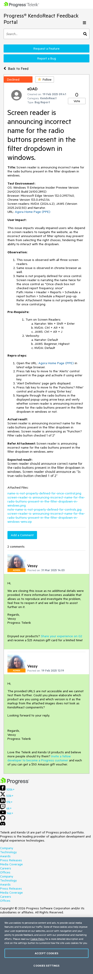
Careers (5, 868)
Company (6, 848)
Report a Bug (46, 58)
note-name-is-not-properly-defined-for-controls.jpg (44, 509)
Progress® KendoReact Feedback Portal (41, 18)
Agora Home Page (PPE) (32, 212)
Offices (5, 872)
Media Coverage (11, 864)
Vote (77, 101)
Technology (8, 852)
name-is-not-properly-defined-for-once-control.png (44, 493)
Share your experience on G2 (61, 636)
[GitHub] (2, 820)
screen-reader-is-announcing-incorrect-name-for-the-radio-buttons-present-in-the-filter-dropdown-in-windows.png (46, 501)
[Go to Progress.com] (14, 783)
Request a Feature (46, 48)
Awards (5, 856)
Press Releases (11, 860)
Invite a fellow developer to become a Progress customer (39, 758)
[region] (46, 945)
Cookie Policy (37, 939)
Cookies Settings (46, 965)
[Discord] (2, 825)
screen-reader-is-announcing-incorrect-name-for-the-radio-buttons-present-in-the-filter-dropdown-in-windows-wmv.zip (46, 517)
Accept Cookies (46, 953)
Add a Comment (22, 535)
